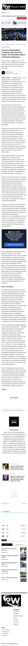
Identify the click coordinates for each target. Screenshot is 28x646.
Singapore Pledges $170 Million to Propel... (10, 556)
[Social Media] (14, 525)
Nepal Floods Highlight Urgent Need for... (9, 563)
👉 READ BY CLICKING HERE (14, 244)
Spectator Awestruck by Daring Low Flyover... (9, 570)
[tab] (7, 544)
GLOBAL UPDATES (10, 44)
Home (3, 44)
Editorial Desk (9, 72)
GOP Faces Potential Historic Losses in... (9, 549)
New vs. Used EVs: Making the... (10, 577)
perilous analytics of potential (10, 344)
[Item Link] (23, 550)
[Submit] (25, 12)
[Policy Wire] (14, 6)
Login (24, 503)
